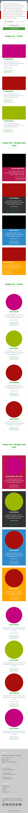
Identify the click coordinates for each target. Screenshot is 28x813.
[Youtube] (20, 804)
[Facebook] (3, 804)
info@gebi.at (7, 760)
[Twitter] (6, 804)
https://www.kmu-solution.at (10, 762)
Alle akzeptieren (14, 28)
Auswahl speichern (14, 25)
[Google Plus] (16, 804)
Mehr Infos (8, 71)
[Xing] (10, 804)
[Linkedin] (13, 804)
